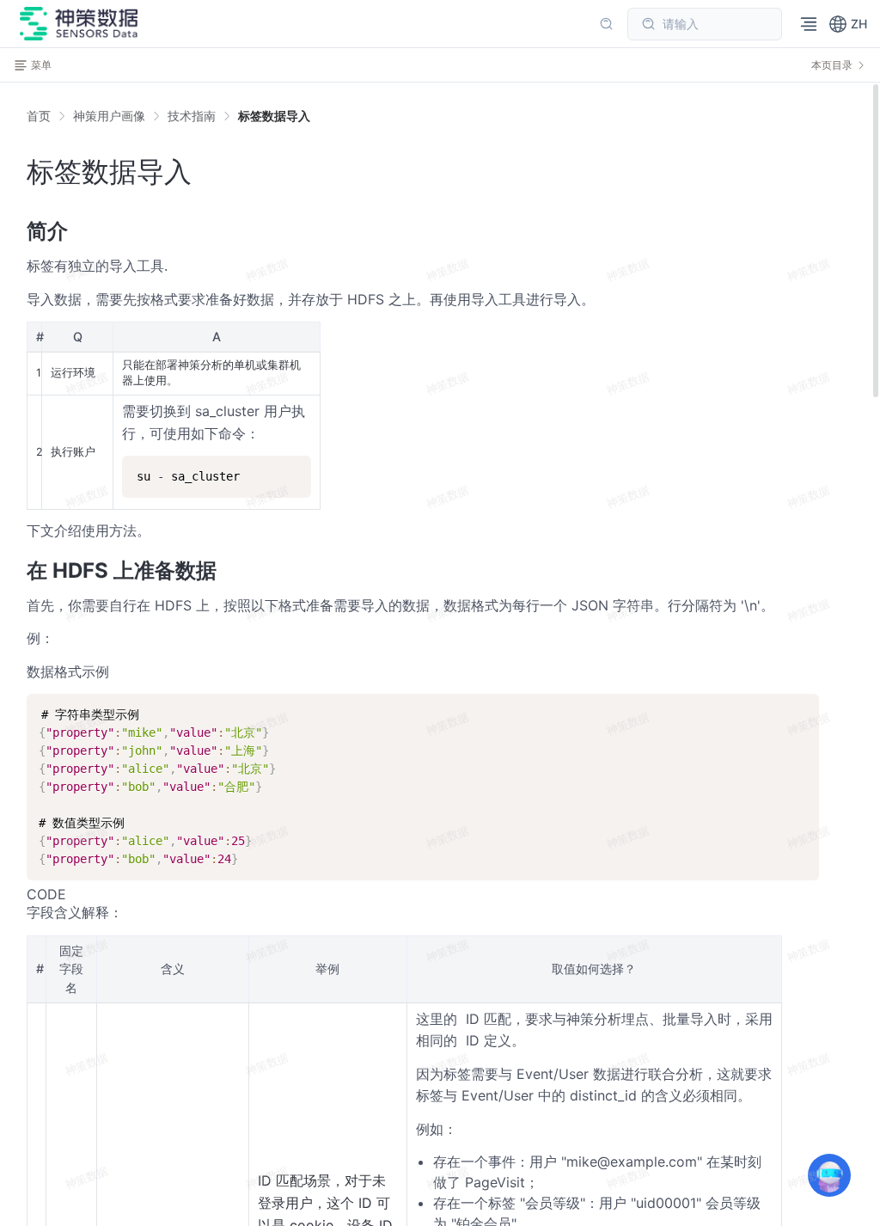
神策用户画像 (109, 115)
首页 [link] (39, 116)
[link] (109, 116)
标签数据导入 (274, 115)
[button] (847, 24)
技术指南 (192, 115)
